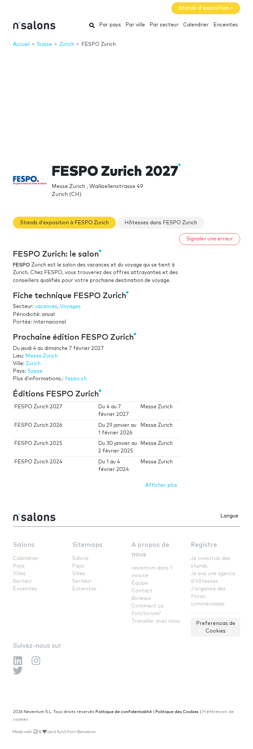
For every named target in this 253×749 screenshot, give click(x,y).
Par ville (135, 24)
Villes (19, 573)
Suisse (34, 371)
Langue (229, 516)
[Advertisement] (126, 101)
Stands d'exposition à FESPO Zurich (64, 222)
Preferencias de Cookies (215, 627)
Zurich (33, 363)
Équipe (139, 583)
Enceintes (225, 24)
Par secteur (164, 24)
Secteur (22, 581)
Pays (19, 566)
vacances (46, 306)
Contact (142, 590)
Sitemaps (87, 545)
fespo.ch (76, 378)
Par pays (110, 24)
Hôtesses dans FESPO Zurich (161, 222)
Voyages (70, 306)
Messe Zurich (41, 356)
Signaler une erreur (209, 238)
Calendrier (196, 24)
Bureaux (141, 598)
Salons (24, 545)
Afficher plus (161, 485)
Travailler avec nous (155, 621)
